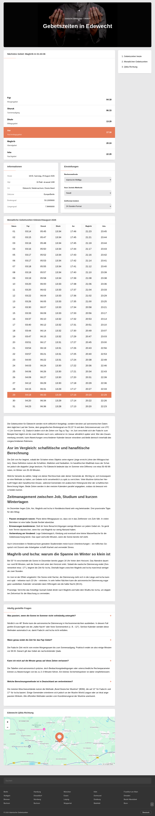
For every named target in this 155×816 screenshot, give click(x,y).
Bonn (126, 803)
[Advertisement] (59, 76)
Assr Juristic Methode (73, 188)
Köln (95, 792)
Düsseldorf (38, 796)
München (67, 792)
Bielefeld (97, 803)
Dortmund (97, 796)
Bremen (7, 799)
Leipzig (66, 799)
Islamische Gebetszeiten (18, 812)
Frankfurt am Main (131, 792)
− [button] (7, 727)
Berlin (6, 792)
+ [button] (7, 721)
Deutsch (146, 812)
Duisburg (97, 799)
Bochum (7, 803)
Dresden (127, 796)
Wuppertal (68, 803)
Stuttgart (7, 796)
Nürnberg (37, 799)
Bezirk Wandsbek (130, 799)
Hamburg (37, 792)
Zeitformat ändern (71, 201)
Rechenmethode (71, 174)
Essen (66, 796)
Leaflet (100, 764)
